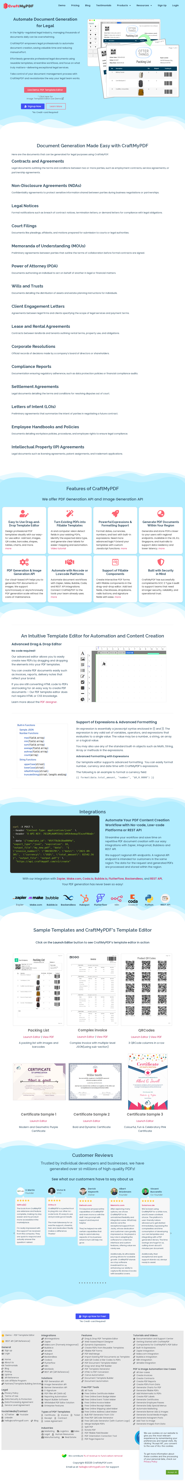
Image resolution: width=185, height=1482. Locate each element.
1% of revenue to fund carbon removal (103, 1455)
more (8, 548)
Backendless (134, 879)
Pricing (75, 5)
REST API (156, 879)
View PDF (48, 1037)
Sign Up (162, 5)
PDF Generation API (76, 499)
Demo (61, 5)
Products (122, 5)
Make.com (74, 879)
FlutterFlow (116, 879)
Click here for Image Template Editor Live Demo (44, 97)
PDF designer (48, 702)
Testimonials (103, 5)
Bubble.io (101, 879)
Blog (87, 5)
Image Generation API (123, 499)
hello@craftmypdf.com (92, 1467)
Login (175, 5)
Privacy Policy (150, 1461)
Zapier (61, 879)
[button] (79, 1282)
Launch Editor (31, 1037)
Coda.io (88, 879)
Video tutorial (58, 548)
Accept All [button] (172, 1472)
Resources (143, 5)
